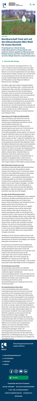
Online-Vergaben (9, 386)
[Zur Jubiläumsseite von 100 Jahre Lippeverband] (16, 4)
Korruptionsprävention (13, 393)
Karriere (7, 361)
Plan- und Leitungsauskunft (18, 390)
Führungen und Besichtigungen (18, 383)
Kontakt (15, 377)
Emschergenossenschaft (12, 355)
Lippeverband (8, 358)
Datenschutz (27, 393)
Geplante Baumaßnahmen (25, 386)
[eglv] (5, 5)
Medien (6, 364)
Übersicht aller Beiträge (11, 61)
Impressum (18, 396)
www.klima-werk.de (8, 338)
